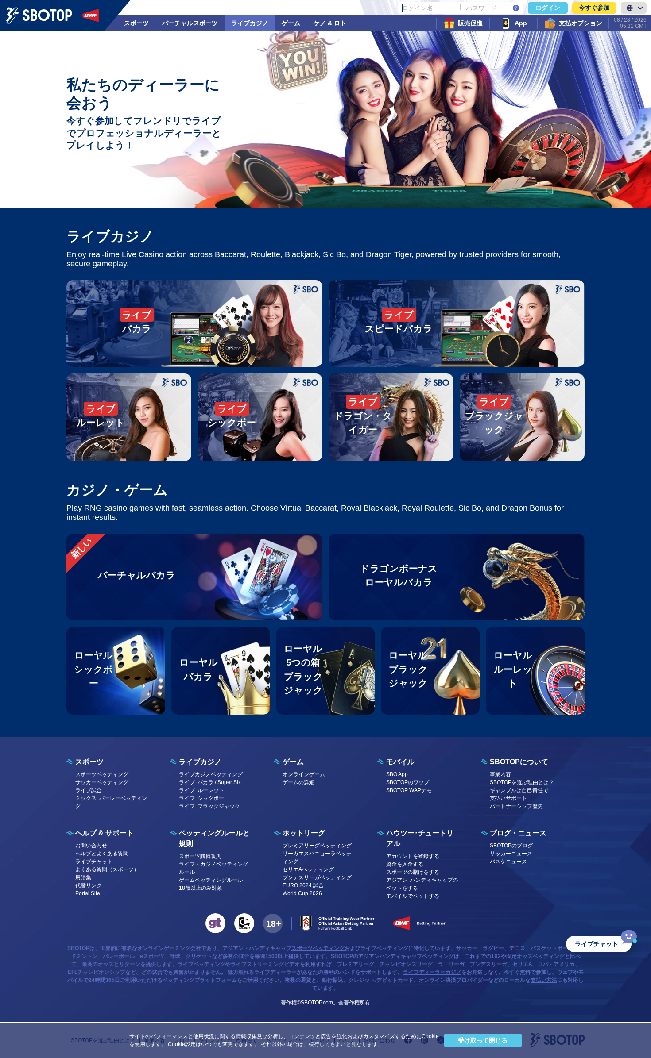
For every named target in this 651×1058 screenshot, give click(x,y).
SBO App (397, 774)
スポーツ (136, 23)
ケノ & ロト (330, 23)
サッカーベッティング (101, 782)
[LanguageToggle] (634, 8)
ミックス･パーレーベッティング (111, 802)
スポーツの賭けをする (412, 872)
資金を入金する (404, 864)
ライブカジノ (249, 23)
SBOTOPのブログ (511, 846)
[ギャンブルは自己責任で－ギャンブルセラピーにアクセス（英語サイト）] (215, 923)
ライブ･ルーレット (201, 790)
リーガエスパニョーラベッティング (317, 857)
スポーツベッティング (101, 774)
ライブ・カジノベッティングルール (213, 868)
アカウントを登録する (412, 856)
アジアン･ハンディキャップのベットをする (422, 884)
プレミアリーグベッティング (317, 846)
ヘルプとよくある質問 (101, 853)
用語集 (83, 877)
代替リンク (88, 885)
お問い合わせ (91, 846)
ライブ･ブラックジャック (209, 806)
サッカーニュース (511, 853)
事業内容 (500, 774)
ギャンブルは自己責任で (519, 790)
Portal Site (87, 893)
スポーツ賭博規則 (200, 856)
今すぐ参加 (594, 7)
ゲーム (291, 23)
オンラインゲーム (304, 774)
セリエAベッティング (308, 869)
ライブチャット (93, 861)
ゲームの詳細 (298, 782)
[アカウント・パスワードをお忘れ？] (515, 7)
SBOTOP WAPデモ (409, 790)
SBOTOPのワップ (407, 782)
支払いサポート (508, 798)
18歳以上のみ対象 (200, 888)
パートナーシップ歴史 (516, 806)
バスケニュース (508, 861)
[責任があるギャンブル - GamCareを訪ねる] (244, 923)
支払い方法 (544, 980)
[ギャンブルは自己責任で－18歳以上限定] (273, 923)
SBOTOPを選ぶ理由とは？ (522, 782)
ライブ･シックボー (201, 798)
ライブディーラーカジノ (432, 972)
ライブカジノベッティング (211, 774)
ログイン (547, 7)
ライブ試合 (88, 790)
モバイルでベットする (412, 896)
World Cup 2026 (302, 893)
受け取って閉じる (483, 1040)
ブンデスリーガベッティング (317, 877)
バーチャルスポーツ (190, 23)
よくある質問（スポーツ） (107, 869)
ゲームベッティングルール (211, 880)
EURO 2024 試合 (303, 885)
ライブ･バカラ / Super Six (210, 782)
